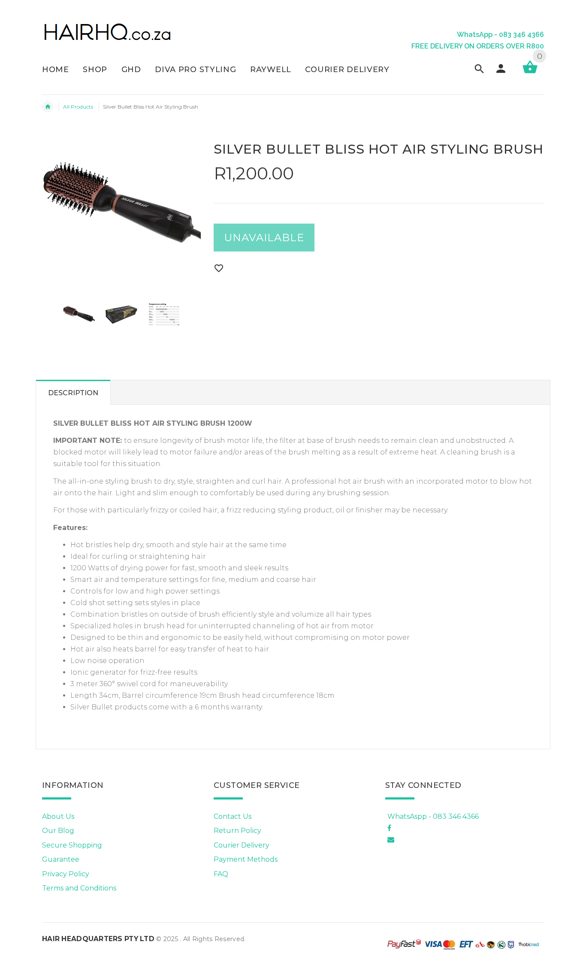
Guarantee (60, 859)
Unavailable (264, 237)
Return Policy (237, 831)
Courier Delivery (241, 845)
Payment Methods (246, 859)
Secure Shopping (72, 845)
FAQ (221, 874)
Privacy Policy (65, 874)
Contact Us (232, 816)
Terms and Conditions (79, 888)
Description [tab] (73, 393)
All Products (78, 106)
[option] (79, 314)
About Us (58, 816)
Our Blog (58, 831)
